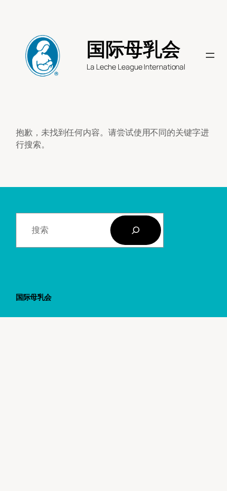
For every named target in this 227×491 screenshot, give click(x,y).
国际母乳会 (134, 49)
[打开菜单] (210, 55)
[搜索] (135, 230)
